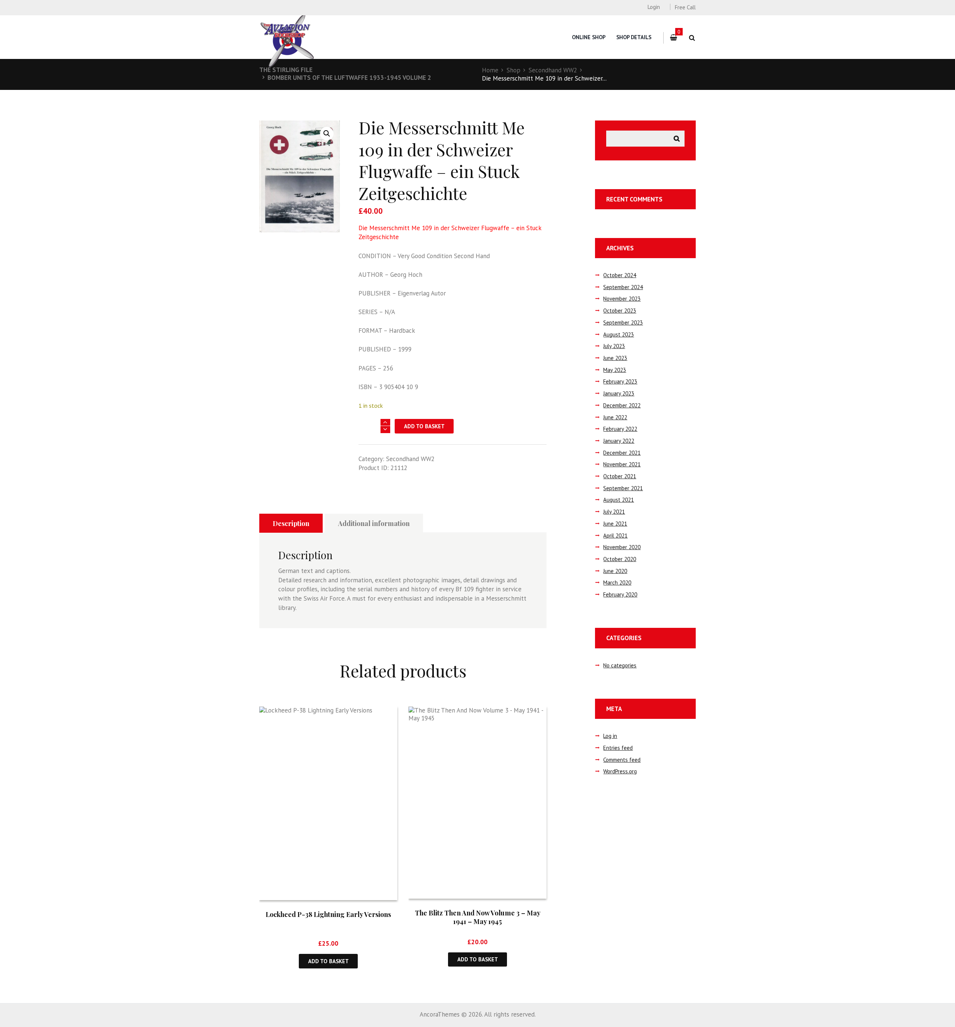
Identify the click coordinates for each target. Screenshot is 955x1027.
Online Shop (588, 37)
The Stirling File (286, 70)
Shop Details (633, 37)
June (615, 357)
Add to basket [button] (328, 961)
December (622, 405)
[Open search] (692, 38)
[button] (327, 133)
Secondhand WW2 (553, 70)
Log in (610, 735)
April (615, 535)
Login (654, 6)
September (623, 287)
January (618, 393)
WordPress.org (620, 771)
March (617, 582)
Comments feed (622, 759)
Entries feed (618, 747)
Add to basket (424, 426)
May (614, 369)
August (618, 334)
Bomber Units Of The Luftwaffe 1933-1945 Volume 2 (349, 77)
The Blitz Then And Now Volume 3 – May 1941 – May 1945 (478, 917)
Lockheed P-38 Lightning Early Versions (328, 914)
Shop (513, 70)
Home (490, 70)
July (614, 346)
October (619, 275)
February (620, 381)
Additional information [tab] (374, 523)
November (622, 298)
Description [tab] (291, 523)
